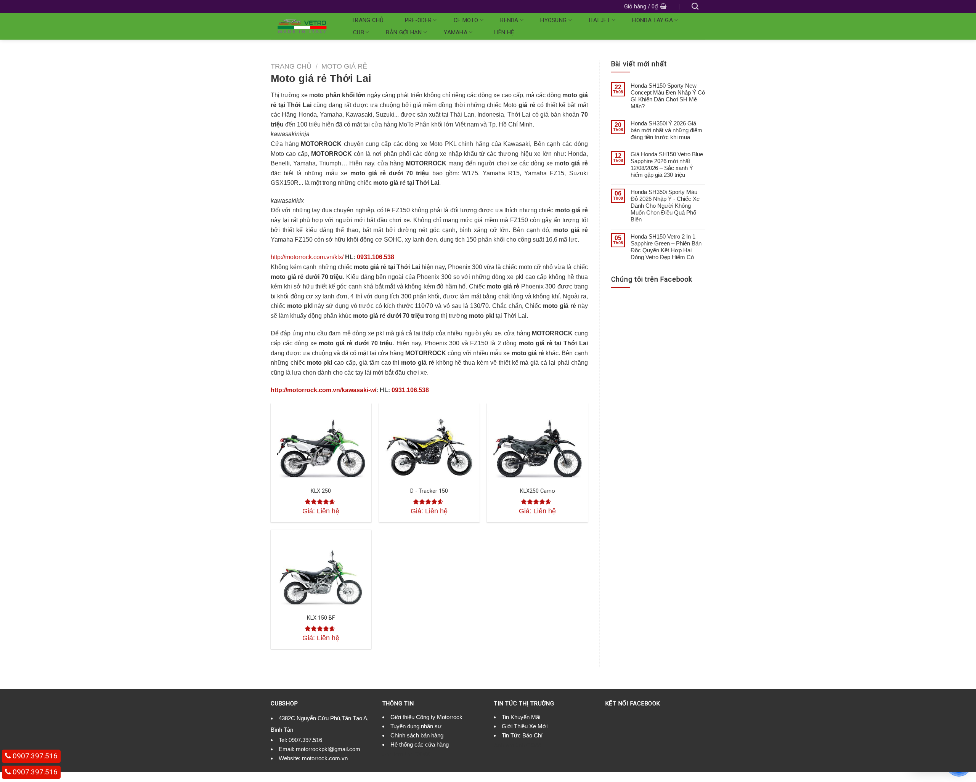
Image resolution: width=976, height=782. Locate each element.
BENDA (509, 20)
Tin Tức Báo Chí (522, 735)
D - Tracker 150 (429, 491)
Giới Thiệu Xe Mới (524, 726)
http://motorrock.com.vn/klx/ (307, 257)
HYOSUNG (553, 20)
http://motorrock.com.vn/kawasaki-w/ (323, 390)
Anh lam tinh (397, 754)
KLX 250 (321, 491)
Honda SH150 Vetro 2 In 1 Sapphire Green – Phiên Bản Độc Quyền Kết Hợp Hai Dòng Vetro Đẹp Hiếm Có (666, 246)
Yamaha (455, 32)
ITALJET (599, 20)
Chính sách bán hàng (416, 735)
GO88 (422, 754)
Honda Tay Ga (652, 20)
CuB (358, 32)
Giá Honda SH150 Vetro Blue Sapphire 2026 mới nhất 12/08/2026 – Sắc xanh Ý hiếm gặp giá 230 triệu (667, 164)
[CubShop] (302, 26)
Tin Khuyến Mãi (521, 717)
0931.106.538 (375, 257)
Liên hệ (504, 32)
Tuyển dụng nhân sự (415, 726)
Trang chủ (368, 20)
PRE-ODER (418, 20)
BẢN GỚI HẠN (404, 32)
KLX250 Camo (537, 491)
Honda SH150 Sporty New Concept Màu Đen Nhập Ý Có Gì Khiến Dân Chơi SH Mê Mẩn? (668, 95)
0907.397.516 (305, 740)
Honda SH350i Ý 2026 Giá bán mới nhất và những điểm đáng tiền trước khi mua (666, 130)
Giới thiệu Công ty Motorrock (426, 717)
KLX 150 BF (321, 618)
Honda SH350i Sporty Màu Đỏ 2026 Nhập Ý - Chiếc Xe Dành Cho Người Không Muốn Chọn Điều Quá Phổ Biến (665, 206)
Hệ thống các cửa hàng (419, 744)
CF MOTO (466, 20)
